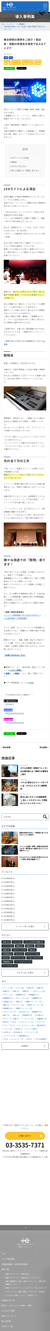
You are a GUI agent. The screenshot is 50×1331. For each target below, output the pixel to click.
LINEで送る (9, 68)
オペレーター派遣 (27, 61)
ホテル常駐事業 (8, 1259)
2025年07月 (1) (9, 920)
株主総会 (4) (18, 1032)
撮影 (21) (6, 1005)
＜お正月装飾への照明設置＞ (16, 618)
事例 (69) (6, 942)
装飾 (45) (40, 988)
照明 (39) (40, 946)
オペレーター (16, 61)
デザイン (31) (8, 995)
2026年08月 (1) (9, 878)
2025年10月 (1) (9, 908)
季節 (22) (19, 1001)
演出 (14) (16, 1015)
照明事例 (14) (27, 1015)
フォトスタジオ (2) (34, 958)
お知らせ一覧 (7, 1326)
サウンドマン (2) (18, 958)
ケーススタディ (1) (9, 966)
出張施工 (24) (8, 1001)
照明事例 (37, 64)
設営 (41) (16, 991)
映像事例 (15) (37, 1012)
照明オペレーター (14, 64)
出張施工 (38, 61)
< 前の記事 (6, 747)
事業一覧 (5, 1269)
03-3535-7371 (25, 1145)
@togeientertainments (15, 713)
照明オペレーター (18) (35, 1005)
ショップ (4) (7, 1029)
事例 (10, 58)
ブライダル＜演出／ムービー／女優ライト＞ (21, 1295)
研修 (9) (6, 1022)
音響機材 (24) (37, 998)
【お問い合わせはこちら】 (15, 655)
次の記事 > (44, 747)
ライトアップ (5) (32, 954)
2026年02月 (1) (9, 897)
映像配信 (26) (8, 998)
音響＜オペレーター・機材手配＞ (17, 1274)
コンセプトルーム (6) (26, 1025)
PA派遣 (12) (40, 1015)
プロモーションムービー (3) (13, 1039)
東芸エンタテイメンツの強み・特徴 (16, 1305)
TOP (3, 1253)
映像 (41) (19, 946)
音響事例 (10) (42, 1019)
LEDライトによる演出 (20, 157)
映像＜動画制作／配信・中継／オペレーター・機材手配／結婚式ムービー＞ (26, 1282)
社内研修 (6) (7, 954)
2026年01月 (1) (9, 901)
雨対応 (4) (18, 1029)
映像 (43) (6, 991)
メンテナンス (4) (9, 1036)
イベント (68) (8, 988)
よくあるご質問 (8, 1310)
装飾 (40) (30, 946)
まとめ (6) (19, 954)
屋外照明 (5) (41, 1025)
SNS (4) (5, 958)
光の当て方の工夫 (18, 166)
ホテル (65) (20, 988)
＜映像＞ (17, 673)
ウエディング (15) (19, 950)
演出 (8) (32, 950)
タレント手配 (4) (32, 1029)
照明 (6, 58)
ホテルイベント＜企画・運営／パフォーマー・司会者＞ (25, 1291)
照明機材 (25, 64)
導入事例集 (6, 1321)
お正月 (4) (6, 1032)
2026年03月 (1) (9, 893)
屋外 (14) (6, 1015)
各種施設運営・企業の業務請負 (14, 1264)
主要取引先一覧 (8, 1300)
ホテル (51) (17, 942)
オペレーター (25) (22, 998)
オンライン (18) (18, 1005)
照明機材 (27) (34, 995)
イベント (7, 61)
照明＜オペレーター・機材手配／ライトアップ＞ (23, 1278)
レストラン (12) (28, 1019)
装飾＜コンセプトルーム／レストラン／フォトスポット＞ (26, 1288)
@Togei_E (10, 704)
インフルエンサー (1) (23, 962)
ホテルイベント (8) (26, 1022)
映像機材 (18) (8, 1008)
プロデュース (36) (38, 991)
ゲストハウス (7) (9, 1025)
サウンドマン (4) (32, 1032)
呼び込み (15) (24, 1012)
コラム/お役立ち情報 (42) (34, 942)
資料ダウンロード (8, 1316)
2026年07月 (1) (9, 882)
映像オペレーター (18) (24, 1008)
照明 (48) (30, 988)
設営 (31, 64)
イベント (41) (8, 946)
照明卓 (14, 162)
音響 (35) (6, 950)
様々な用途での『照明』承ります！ (26, 170)
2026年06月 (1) (9, 886)
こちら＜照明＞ (15, 670)
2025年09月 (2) (9, 912)
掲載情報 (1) (7, 962)
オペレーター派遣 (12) (11, 1019)
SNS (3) (29, 1039)
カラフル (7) (41, 1022)
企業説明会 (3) (24, 1036)
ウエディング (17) (9, 1012)
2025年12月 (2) (9, 905)
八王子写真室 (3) (41, 1039)
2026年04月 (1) (9, 889)
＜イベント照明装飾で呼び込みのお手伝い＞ (22, 615)
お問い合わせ (25, 1135)
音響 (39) (26, 991)
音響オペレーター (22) (34, 1001)
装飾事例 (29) (21, 995)
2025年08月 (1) (9, 916)
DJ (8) (14, 1022)
